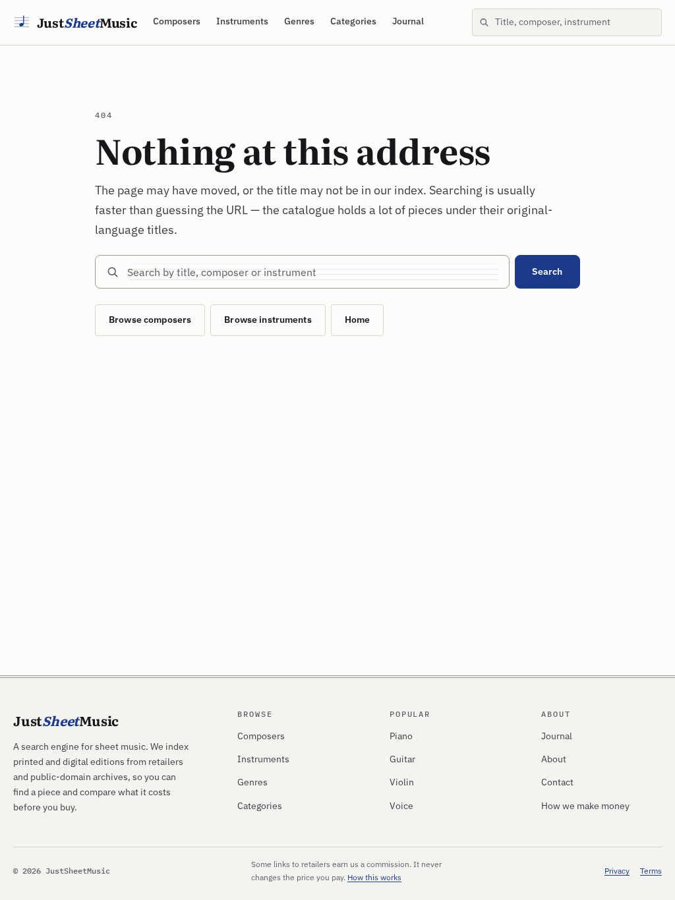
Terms (651, 871)
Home (357, 319)
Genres (299, 21)
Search (547, 271)
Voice (401, 806)
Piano (401, 736)
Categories (353, 21)
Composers (176, 21)
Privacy (617, 871)
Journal (408, 21)
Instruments (242, 21)
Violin (402, 782)
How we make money (585, 806)
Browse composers (150, 319)
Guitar (402, 759)
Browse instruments (268, 319)
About (553, 759)
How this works (374, 877)
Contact (557, 782)
